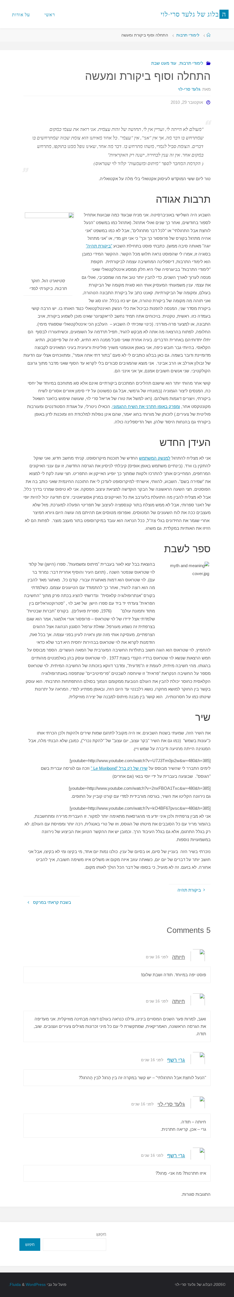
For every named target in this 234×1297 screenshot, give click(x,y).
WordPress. (27, 1284)
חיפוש (101, 1234)
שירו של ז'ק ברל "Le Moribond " (119, 768)
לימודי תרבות (187, 35)
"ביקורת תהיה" (99, 245)
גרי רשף (176, 1060)
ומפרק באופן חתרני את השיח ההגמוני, (145, 406)
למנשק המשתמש (154, 458)
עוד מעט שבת (163, 63)
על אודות (21, 14)
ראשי (50, 14)
